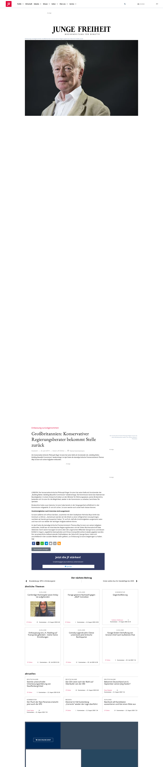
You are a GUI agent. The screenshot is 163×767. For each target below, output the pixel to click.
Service (72, 4)
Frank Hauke (30, 710)
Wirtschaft (28, 4)
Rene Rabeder (108, 690)
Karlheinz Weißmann (117, 620)
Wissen (45, 4)
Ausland (35, 451)
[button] (125, 4)
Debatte (36, 4)
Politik (19, 4)
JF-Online (29, 622)
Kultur (54, 4)
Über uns (63, 4)
